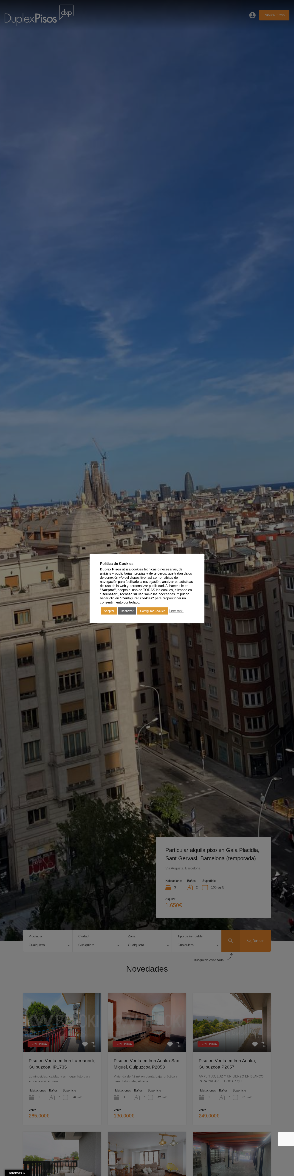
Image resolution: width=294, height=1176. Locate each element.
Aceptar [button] (109, 610)
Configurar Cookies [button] (152, 610)
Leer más (176, 611)
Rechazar (127, 610)
